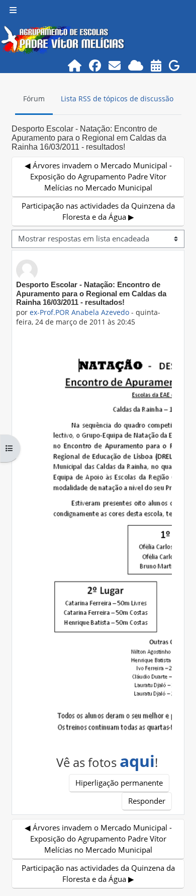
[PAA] (156, 65)
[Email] (115, 65)
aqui (137, 761)
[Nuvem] (136, 65)
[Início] (74, 65)
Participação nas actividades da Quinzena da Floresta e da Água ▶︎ (98, 211)
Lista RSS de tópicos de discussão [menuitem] (117, 98)
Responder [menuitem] (146, 801)
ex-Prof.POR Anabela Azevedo (79, 312)
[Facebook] (95, 65)
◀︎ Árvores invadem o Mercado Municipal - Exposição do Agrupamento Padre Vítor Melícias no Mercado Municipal (98, 176)
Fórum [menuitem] (34, 98)
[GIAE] (174, 65)
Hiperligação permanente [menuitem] (119, 783)
